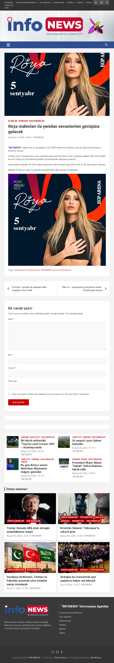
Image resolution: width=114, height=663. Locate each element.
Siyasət (84, 570)
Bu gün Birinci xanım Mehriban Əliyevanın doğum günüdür (34, 468)
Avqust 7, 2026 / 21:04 (17, 588)
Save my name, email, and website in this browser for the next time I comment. (50, 394)
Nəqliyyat (35, 437)
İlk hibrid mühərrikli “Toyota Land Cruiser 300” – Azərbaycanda (38, 444)
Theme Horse (60, 657)
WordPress (95, 657)
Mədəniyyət (78, 521)
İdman (84, 459)
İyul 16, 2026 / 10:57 (69, 585)
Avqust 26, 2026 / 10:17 (32, 476)
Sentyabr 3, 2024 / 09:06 (19, 137)
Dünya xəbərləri (17, 489)
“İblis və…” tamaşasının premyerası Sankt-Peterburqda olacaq (82, 289)
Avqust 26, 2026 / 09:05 (83, 473)
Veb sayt (12, 381)
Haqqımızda (59, 2)
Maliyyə (99, 517)
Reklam (71, 2)
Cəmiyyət (77, 437)
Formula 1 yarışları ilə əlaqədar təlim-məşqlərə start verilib (30, 289)
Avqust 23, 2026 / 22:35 (18, 536)
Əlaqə (88, 2)
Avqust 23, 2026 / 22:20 (71, 536)
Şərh (11, 319)
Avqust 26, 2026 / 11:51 (83, 448)
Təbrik (24, 462)
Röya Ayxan (65, 270)
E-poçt (12, 368)
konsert (55, 270)
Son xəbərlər (44, 2)
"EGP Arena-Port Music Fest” (27, 270)
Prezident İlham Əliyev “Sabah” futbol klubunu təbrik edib (87, 466)
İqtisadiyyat (86, 517)
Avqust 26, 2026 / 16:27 (32, 451)
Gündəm (23, 121)
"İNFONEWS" (38, 137)
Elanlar (80, 2)
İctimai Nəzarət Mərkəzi (26, 2)
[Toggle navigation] (8, 44)
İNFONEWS (46, 270)
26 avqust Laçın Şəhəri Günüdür (86, 442)
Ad (10, 355)
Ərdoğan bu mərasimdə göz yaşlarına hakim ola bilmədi (78, 578)
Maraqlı (65, 521)
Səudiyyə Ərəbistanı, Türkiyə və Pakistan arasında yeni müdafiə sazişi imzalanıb (27, 580)
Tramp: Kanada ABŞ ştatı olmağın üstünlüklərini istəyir (28, 529)
